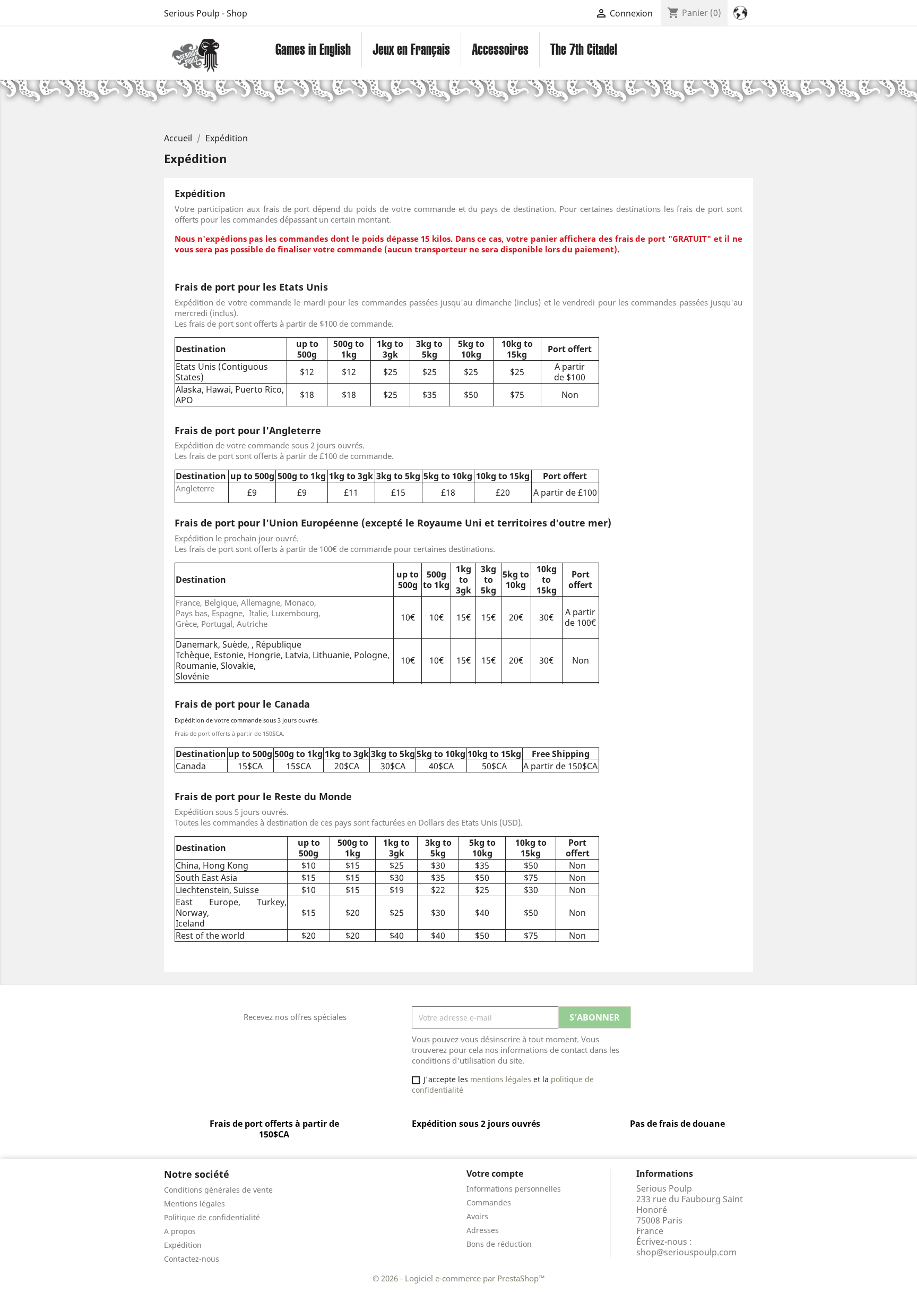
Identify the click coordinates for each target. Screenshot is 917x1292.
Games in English (313, 49)
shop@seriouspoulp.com (686, 1252)
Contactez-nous (191, 1259)
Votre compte (494, 1173)
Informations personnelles (513, 1189)
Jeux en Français (411, 49)
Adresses (482, 1230)
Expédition (183, 1245)
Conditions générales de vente (218, 1190)
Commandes (488, 1202)
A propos (180, 1231)
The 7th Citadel (583, 49)
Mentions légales (194, 1203)
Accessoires (500, 49)
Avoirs (477, 1216)
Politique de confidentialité (212, 1217)
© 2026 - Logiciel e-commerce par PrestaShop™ (459, 1278)
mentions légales (500, 1079)
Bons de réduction (499, 1244)
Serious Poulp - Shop (205, 13)
